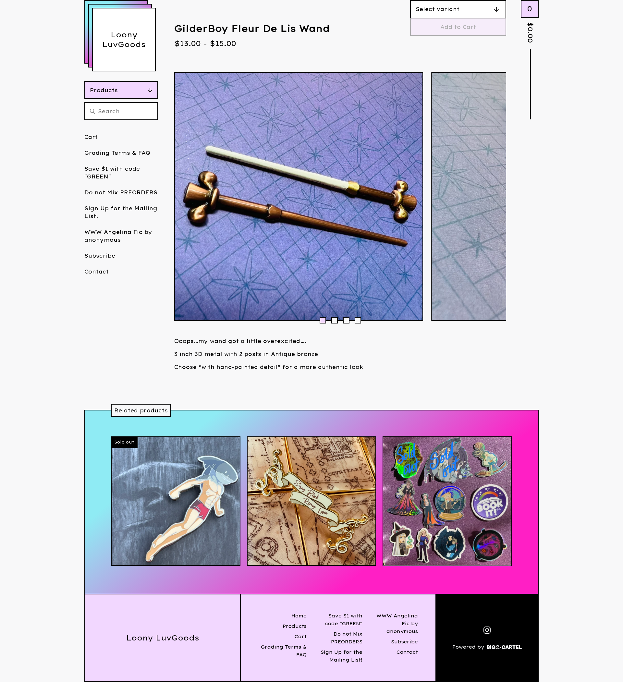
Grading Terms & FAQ (117, 153)
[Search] (92, 111)
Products (104, 90)
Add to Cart (458, 27)
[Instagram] (487, 630)
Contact (96, 271)
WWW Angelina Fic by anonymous (118, 236)
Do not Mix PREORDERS (120, 192)
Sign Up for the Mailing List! (120, 212)
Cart (91, 137)
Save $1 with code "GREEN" (112, 172)
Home (299, 616)
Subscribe (99, 255)
